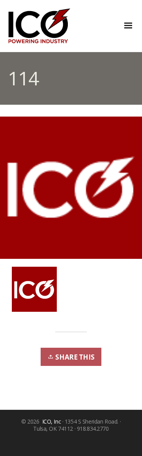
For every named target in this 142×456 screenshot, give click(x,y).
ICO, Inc (51, 421)
